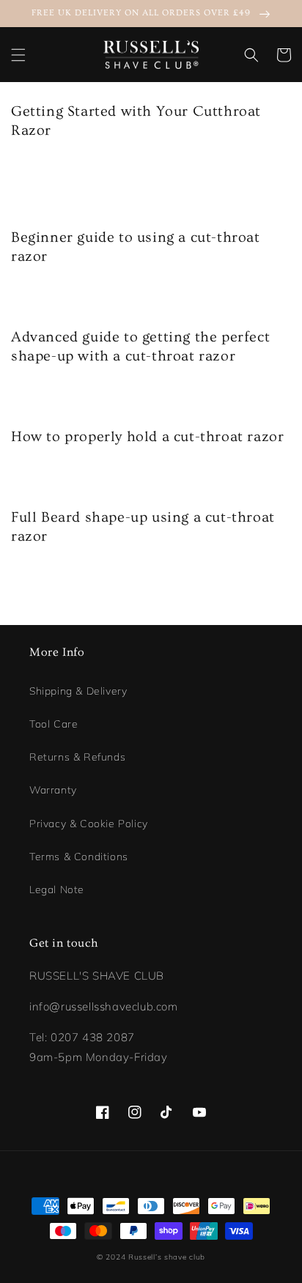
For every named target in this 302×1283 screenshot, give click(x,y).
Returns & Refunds (77, 756)
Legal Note (56, 889)
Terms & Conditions (78, 856)
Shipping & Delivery (78, 691)
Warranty (53, 789)
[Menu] (18, 55)
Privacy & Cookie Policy (88, 823)
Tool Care (53, 724)
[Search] (251, 55)
